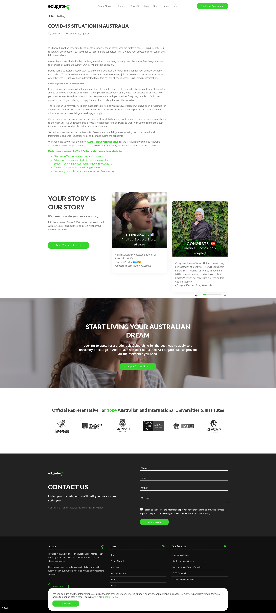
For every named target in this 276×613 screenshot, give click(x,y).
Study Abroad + (106, 6)
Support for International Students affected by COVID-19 (83, 163)
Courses (122, 6)
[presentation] (196, 295)
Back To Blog (58, 16)
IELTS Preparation (180, 573)
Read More (58, 586)
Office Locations (161, 6)
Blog (146, 6)
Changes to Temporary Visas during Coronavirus (79, 156)
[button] (205, 294)
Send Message (154, 522)
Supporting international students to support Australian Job (84, 171)
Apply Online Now (137, 366)
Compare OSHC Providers (184, 579)
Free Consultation (180, 555)
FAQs (113, 585)
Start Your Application (68, 245)
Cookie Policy (110, 596)
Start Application (212, 6)
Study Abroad (117, 561)
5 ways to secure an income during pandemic (77, 167)
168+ (112, 410)
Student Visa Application (183, 561)
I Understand (66, 603)
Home (114, 555)
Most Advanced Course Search (186, 567)
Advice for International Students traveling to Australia (82, 160)
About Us (135, 6)
